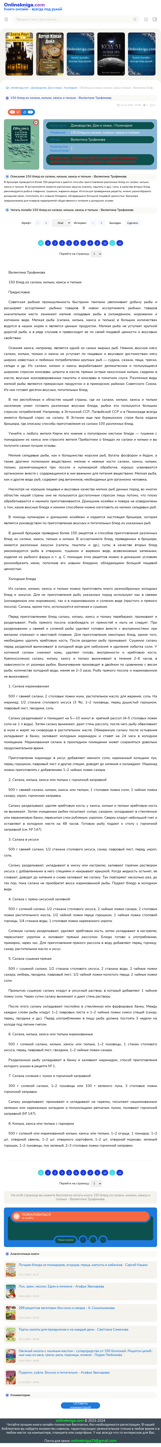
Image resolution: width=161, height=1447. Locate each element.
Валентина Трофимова (88, 139)
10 (104, 243)
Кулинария (70, 88)
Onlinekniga (33, 6)
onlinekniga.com (19, 88)
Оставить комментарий (80, 1405)
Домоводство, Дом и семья (46, 88)
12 (119, 243)
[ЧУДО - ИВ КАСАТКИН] (80, 54)
